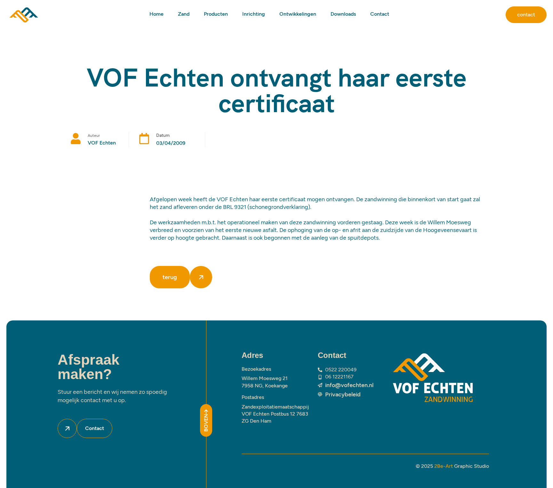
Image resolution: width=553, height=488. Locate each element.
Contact (379, 14)
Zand (183, 14)
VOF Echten (102, 143)
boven (206, 423)
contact (526, 15)
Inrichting (253, 14)
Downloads (343, 14)
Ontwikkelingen (297, 14)
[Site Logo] (23, 14)
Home (156, 14)
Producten (216, 14)
